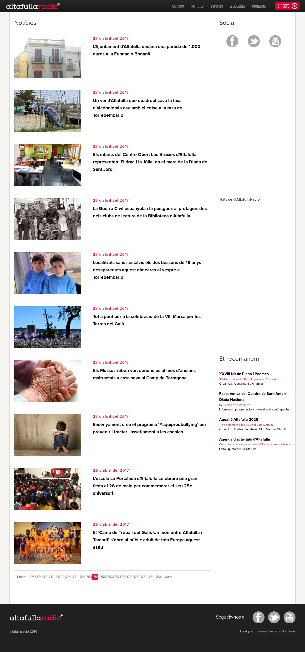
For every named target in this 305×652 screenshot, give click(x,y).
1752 (81, 577)
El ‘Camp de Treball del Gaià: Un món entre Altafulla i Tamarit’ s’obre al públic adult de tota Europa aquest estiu (147, 540)
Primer (22, 577)
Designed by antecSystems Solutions (267, 631)
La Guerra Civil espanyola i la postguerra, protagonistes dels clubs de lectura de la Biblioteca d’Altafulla (150, 212)
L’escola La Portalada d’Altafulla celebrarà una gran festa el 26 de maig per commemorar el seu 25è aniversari (145, 486)
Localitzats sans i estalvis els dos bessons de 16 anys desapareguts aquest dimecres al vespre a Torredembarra (147, 270)
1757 (116, 577)
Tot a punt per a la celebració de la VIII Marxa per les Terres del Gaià (147, 320)
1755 (102, 577)
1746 (40, 577)
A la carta (237, 6)
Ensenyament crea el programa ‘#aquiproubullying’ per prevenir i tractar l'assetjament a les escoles (149, 428)
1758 (123, 577)
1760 (137, 577)
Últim (168, 577)
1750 (68, 577)
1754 (95, 577)
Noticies (197, 6)
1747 (47, 577)
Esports (217, 6)
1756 (109, 577)
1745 (33, 577)
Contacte (259, 6)
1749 (61, 577)
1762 (150, 577)
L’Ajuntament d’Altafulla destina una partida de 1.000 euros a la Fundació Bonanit (146, 50)
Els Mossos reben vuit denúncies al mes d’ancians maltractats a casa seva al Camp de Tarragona (144, 374)
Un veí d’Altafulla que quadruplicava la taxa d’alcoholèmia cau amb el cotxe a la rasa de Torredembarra (137, 108)
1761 (144, 577)
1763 (157, 577)
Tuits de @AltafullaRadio (239, 199)
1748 (54, 577)
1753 (88, 577)
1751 (74, 577)
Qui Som (178, 6)
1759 (130, 577)
